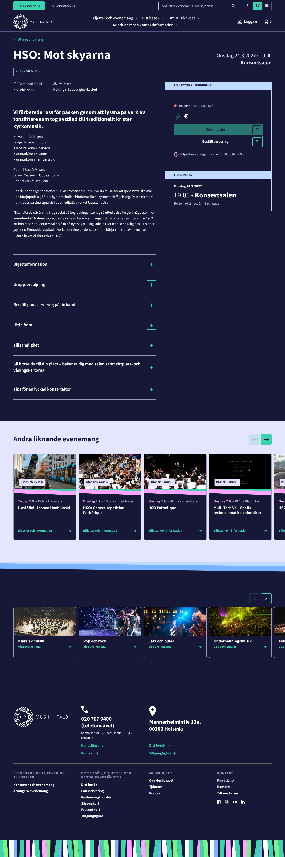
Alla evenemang (30, 39)
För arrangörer (64, 6)
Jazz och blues (161, 641)
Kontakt (87, 753)
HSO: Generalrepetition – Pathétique (105, 510)
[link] (268, 21)
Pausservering (92, 791)
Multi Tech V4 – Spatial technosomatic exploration (237, 510)
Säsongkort (90, 803)
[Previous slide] (254, 439)
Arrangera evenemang (30, 791)
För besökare (29, 6)
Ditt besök (157, 746)
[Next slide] (266, 439)
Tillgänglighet (160, 753)
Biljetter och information (35, 530)
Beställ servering (215, 141)
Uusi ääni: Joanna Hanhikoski (44, 508)
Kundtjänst (90, 746)
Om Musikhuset (161, 780)
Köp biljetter (215, 129)
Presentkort (90, 809)
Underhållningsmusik (233, 641)
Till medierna (227, 793)
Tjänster (155, 787)
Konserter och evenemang (33, 785)
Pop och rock (94, 641)
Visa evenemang (29, 646)
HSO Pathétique (162, 508)
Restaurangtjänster (96, 797)
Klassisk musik (28, 71)
